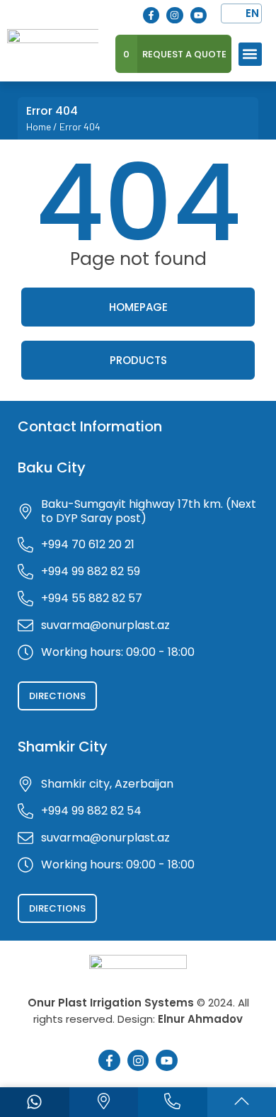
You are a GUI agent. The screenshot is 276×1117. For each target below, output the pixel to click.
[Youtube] (198, 15)
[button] (250, 54)
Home (38, 126)
